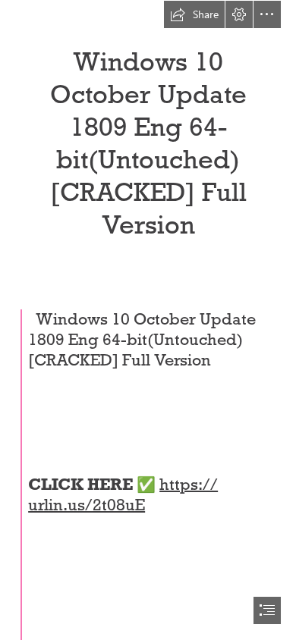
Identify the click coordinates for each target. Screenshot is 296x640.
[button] (194, 14)
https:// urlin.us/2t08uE (123, 495)
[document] (148, 320)
